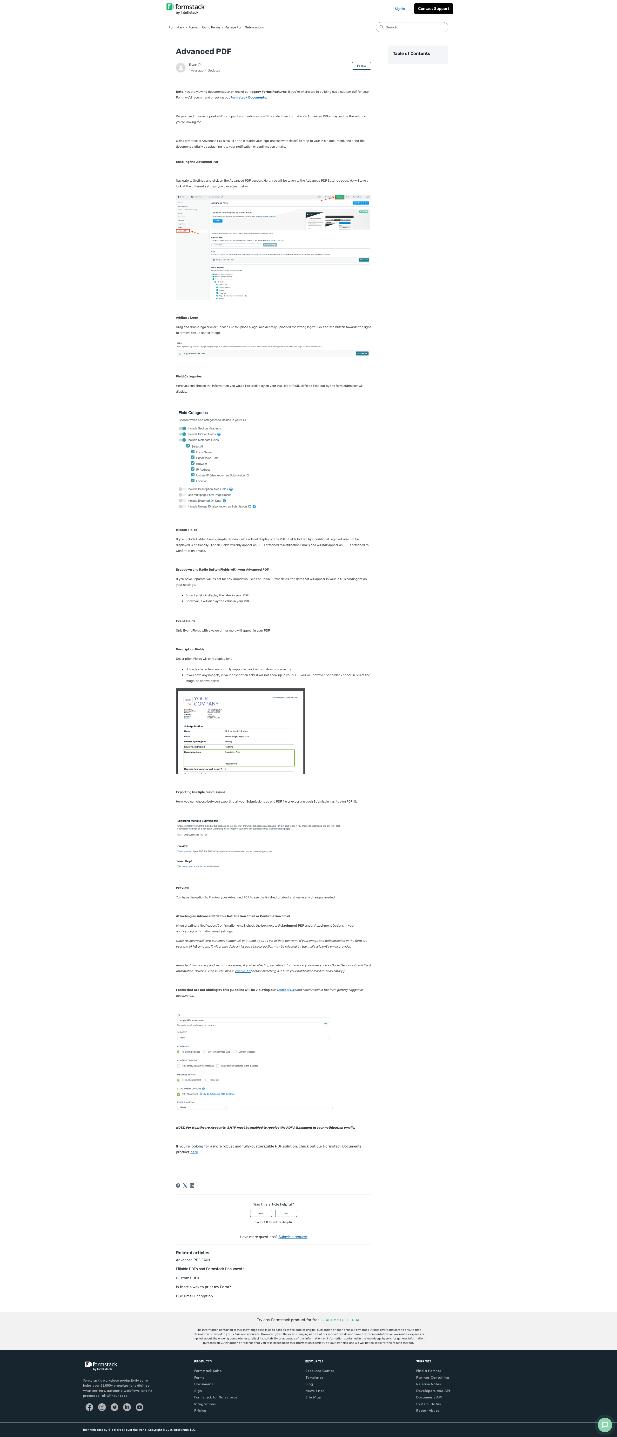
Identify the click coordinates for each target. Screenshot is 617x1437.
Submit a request (293, 1237)
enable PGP (243, 971)
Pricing (200, 1411)
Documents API (429, 1397)
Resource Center (319, 1371)
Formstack (176, 27)
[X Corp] (185, 1185)
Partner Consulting (432, 1378)
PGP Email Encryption (194, 1296)
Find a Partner (428, 1371)
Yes (261, 1213)
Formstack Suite (208, 1371)
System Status (428, 1404)
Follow (361, 65)
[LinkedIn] (192, 1185)
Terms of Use (285, 990)
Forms (193, 27)
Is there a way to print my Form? (203, 1287)
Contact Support (433, 8)
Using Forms (211, 27)
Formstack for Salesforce (215, 1397)
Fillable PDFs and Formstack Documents (210, 1269)
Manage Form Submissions (244, 27)
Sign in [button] (400, 9)
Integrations (205, 1404)
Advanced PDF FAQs (193, 1260)
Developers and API (433, 1391)
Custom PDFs (187, 1278)
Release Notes (428, 1384)
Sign (198, 1391)
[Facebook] (178, 1185)
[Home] (185, 8)
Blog (309, 1384)
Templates (314, 1378)
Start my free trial (341, 1320)
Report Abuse (427, 1411)
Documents (203, 1384)
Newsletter (314, 1391)
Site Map (313, 1397)
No (286, 1213)
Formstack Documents (248, 97)
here (194, 1152)
